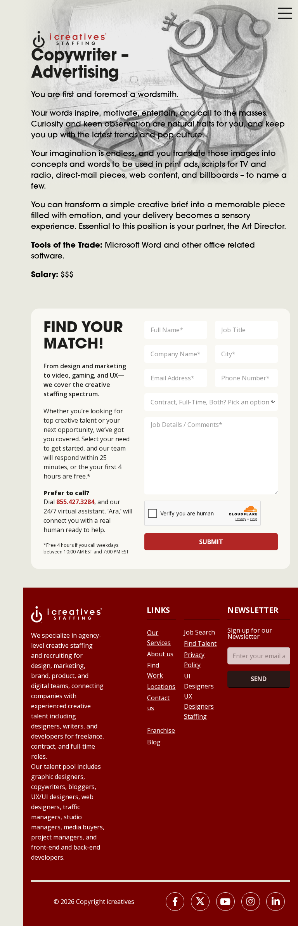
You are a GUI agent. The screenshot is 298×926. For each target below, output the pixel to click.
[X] (200, 901)
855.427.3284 (75, 502)
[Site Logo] (69, 38)
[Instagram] (250, 901)
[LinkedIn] (275, 901)
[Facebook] (175, 901)
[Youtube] (225, 901)
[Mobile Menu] (284, 13)
